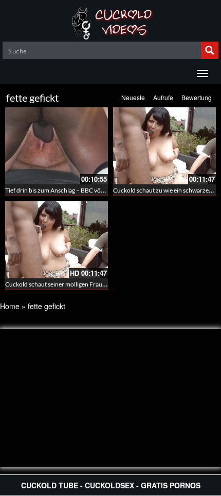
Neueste (133, 97)
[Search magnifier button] (209, 50)
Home (10, 306)
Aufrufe (163, 97)
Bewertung (196, 97)
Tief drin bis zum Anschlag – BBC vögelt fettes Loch (73, 190)
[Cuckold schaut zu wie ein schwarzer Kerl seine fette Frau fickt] (164, 145)
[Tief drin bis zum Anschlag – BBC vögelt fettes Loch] (56, 145)
